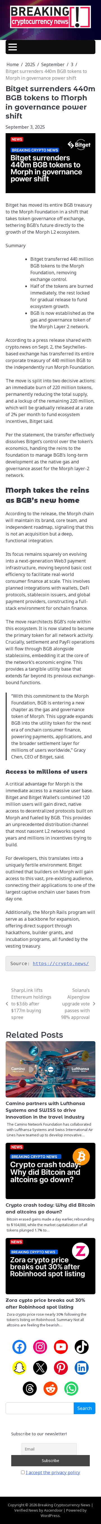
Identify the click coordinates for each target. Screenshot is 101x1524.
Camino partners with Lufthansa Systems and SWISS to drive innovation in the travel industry (45, 1110)
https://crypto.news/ (61, 963)
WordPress (50, 1515)
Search (84, 1408)
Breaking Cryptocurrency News (64, 1504)
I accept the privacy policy (53, 1472)
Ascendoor (53, 1510)
